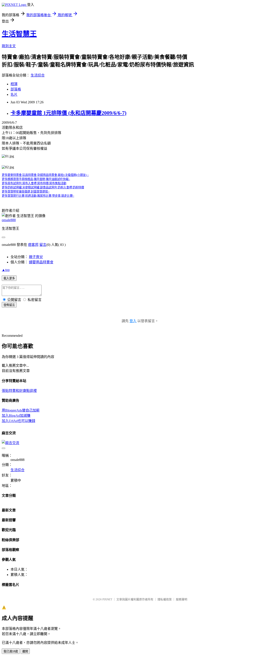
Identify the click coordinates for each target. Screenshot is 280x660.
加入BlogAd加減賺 (16, 415)
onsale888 (9, 220)
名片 (14, 94)
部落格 (15, 89)
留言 (42, 245)
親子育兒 (36, 257)
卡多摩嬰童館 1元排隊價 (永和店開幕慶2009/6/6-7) (68, 113)
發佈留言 (9, 305)
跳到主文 (9, 46)
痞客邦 (33, 245)
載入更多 (9, 278)
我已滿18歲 (11, 651)
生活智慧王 (19, 34)
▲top (6, 270)
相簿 (14, 84)
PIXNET (107, 599)
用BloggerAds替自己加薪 (21, 410)
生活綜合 (38, 75)
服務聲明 (181, 599)
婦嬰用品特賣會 (41, 262)
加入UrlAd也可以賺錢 (18, 421)
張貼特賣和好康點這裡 (19, 391)
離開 (25, 651)
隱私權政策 (165, 599)
